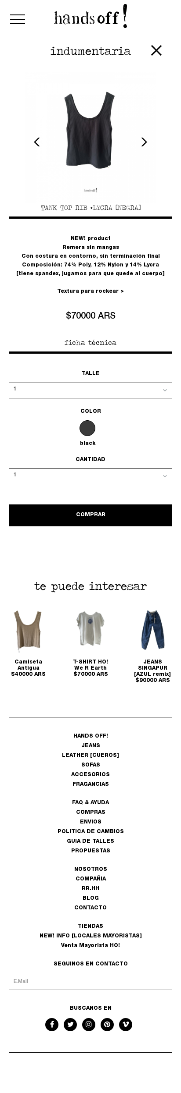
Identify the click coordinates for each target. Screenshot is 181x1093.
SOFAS (90, 765)
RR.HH (90, 888)
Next (142, 142)
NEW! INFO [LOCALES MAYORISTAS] (91, 936)
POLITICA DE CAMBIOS (91, 831)
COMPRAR (90, 515)
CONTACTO (90, 908)
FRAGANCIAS (90, 784)
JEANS (90, 746)
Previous (38, 142)
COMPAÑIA (91, 879)
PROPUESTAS (90, 851)
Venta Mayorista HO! (90, 945)
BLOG (91, 898)
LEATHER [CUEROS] (90, 755)
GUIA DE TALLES (90, 841)
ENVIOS (90, 822)
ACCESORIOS (90, 774)
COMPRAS (90, 812)
